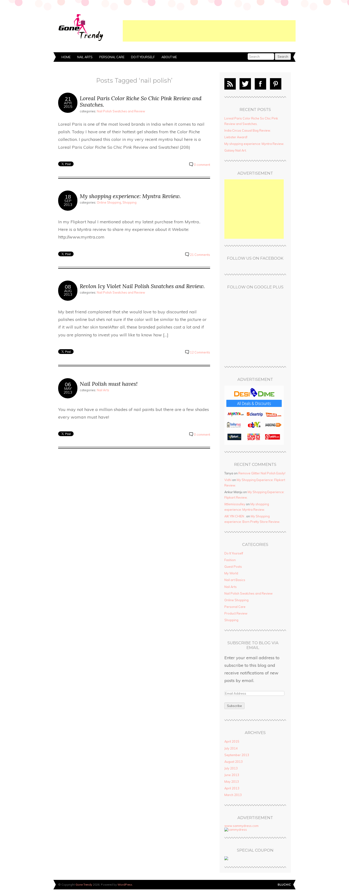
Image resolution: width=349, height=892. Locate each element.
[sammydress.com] (235, 829)
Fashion (230, 560)
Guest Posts (233, 566)
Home (66, 57)
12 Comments (200, 352)
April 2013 (231, 788)
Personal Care (111, 57)
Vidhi (227, 480)
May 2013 (231, 781)
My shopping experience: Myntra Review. (130, 196)
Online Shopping (109, 202)
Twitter (245, 84)
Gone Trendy (83, 884)
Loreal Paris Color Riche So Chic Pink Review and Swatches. (141, 101)
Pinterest (275, 84)
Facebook (260, 84)
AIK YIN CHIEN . (234, 516)
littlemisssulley (234, 504)
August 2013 (233, 761)
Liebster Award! (235, 137)
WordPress (125, 884)
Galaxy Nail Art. (235, 150)
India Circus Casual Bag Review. (247, 130)
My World (231, 573)
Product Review (235, 613)
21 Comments (200, 255)
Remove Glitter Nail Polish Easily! (261, 473)
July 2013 (231, 768)
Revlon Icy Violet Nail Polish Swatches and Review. (142, 286)
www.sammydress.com (241, 826)
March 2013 (233, 795)
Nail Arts (85, 57)
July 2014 (231, 748)
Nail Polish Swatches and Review (121, 111)
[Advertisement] (209, 31)
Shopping (130, 202)
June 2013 (231, 775)
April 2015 (231, 741)
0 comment (202, 165)
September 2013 (236, 755)
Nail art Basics (234, 580)
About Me (169, 57)
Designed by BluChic (284, 884)
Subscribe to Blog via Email (252, 645)
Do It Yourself (143, 57)
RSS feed (230, 84)
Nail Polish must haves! (108, 383)
